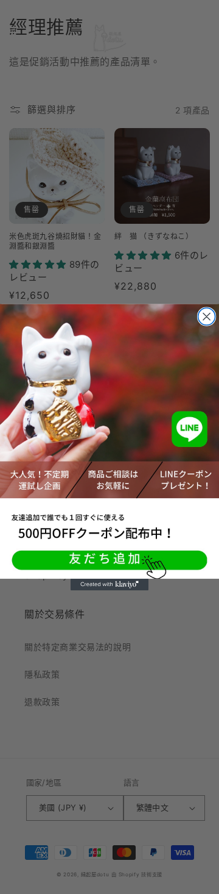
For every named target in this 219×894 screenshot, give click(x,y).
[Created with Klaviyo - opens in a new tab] (109, 584)
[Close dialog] (206, 316)
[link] (109, 441)
